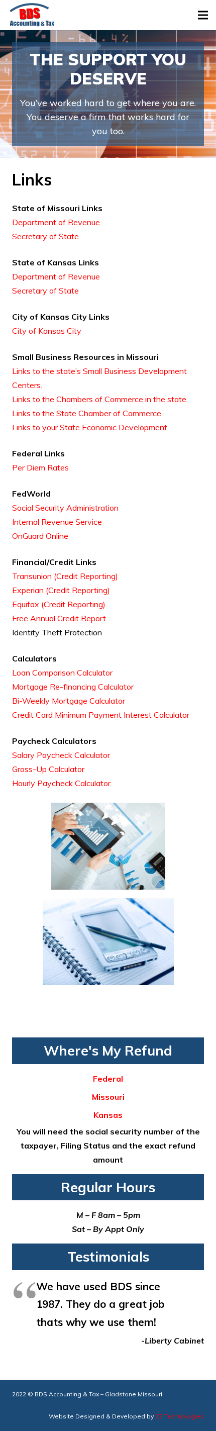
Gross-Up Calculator (48, 769)
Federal (108, 1079)
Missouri (108, 1097)
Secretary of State (45, 236)
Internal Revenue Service (57, 522)
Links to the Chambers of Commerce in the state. (100, 399)
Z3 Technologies (179, 1416)
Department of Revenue (56, 222)
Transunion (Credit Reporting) (65, 576)
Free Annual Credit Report (59, 618)
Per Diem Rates (40, 467)
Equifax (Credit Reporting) (58, 604)
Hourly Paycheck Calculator (61, 783)
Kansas (108, 1115)
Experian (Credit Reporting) (61, 590)
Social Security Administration (65, 508)
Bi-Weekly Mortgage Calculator (68, 701)
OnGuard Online (40, 536)
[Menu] (202, 15)
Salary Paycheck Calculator (61, 755)
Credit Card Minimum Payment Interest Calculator (100, 715)
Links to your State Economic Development (89, 427)
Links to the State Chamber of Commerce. (87, 413)
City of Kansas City (46, 331)
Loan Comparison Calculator (62, 672)
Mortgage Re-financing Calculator (73, 687)
